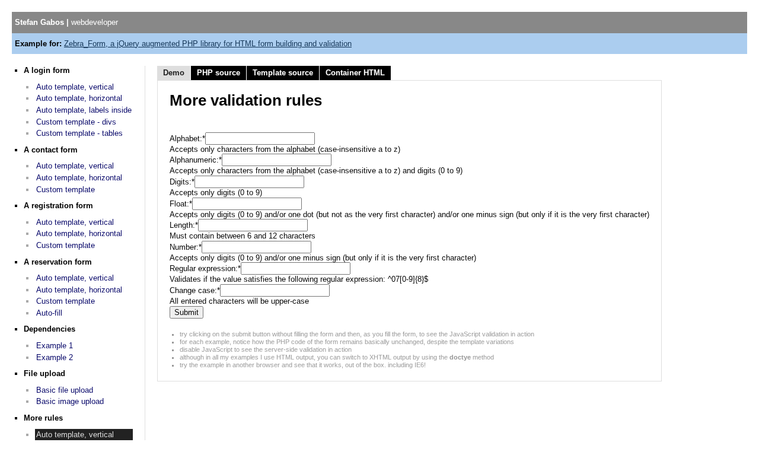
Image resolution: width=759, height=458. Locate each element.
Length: (184, 225)
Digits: (182, 181)
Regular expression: (205, 268)
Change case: (195, 290)
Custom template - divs (76, 121)
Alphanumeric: (196, 159)
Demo (173, 72)
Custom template (65, 189)
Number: (186, 247)
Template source (283, 72)
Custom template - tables (79, 133)
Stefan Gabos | (66, 22)
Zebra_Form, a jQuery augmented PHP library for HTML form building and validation (208, 43)
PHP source (218, 72)
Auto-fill (49, 312)
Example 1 (54, 345)
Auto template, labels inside (84, 110)
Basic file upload (64, 390)
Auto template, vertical (75, 86)
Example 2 (54, 357)
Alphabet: (187, 138)
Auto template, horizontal (79, 98)
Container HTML (355, 72)
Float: (181, 203)
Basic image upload (70, 401)
